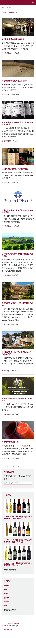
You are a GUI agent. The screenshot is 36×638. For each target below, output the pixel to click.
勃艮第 (6, 594)
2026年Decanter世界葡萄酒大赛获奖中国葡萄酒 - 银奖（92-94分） (18, 541)
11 (20, 466)
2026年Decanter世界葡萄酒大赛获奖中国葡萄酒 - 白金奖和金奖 (18, 518)
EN (29, 2)
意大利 (6, 598)
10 (18, 466)
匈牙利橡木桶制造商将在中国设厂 (15, 81)
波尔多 (6, 585)
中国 (5, 589)
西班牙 (6, 602)
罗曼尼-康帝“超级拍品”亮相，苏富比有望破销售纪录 (18, 123)
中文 (33, 2)
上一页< (3, 466)
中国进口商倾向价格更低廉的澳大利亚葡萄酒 (17, 399)
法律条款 (5, 626)
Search (7, 2)
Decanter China (18, 2)
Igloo (17, 626)
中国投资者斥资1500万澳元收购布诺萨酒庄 (17, 304)
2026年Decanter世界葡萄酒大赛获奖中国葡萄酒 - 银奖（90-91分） (18, 564)
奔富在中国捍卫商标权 (10, 442)
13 (24, 466)
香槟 (5, 606)
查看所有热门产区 (10, 610)
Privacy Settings (7, 629)
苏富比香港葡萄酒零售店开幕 (13, 39)
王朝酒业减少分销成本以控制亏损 (15, 169)
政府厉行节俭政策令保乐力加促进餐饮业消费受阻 (17, 211)
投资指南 (5, 141)
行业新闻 (5, 53)
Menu (3, 2)
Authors (8, 8)
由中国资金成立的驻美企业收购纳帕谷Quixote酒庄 (16, 353)
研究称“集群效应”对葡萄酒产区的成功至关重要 (17, 255)
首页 (3, 8)
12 (22, 466)
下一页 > (27, 466)
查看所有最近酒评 (10, 570)
